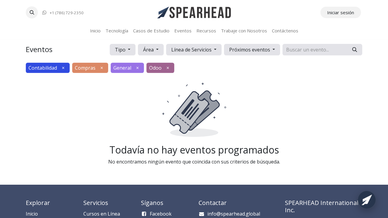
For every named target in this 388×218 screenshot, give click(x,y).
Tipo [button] (121, 49)
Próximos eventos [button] (250, 49)
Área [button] (149, 49)
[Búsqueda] (354, 49)
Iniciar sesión (340, 12)
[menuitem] (95, 31)
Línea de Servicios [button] (192, 49)
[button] (32, 12)
